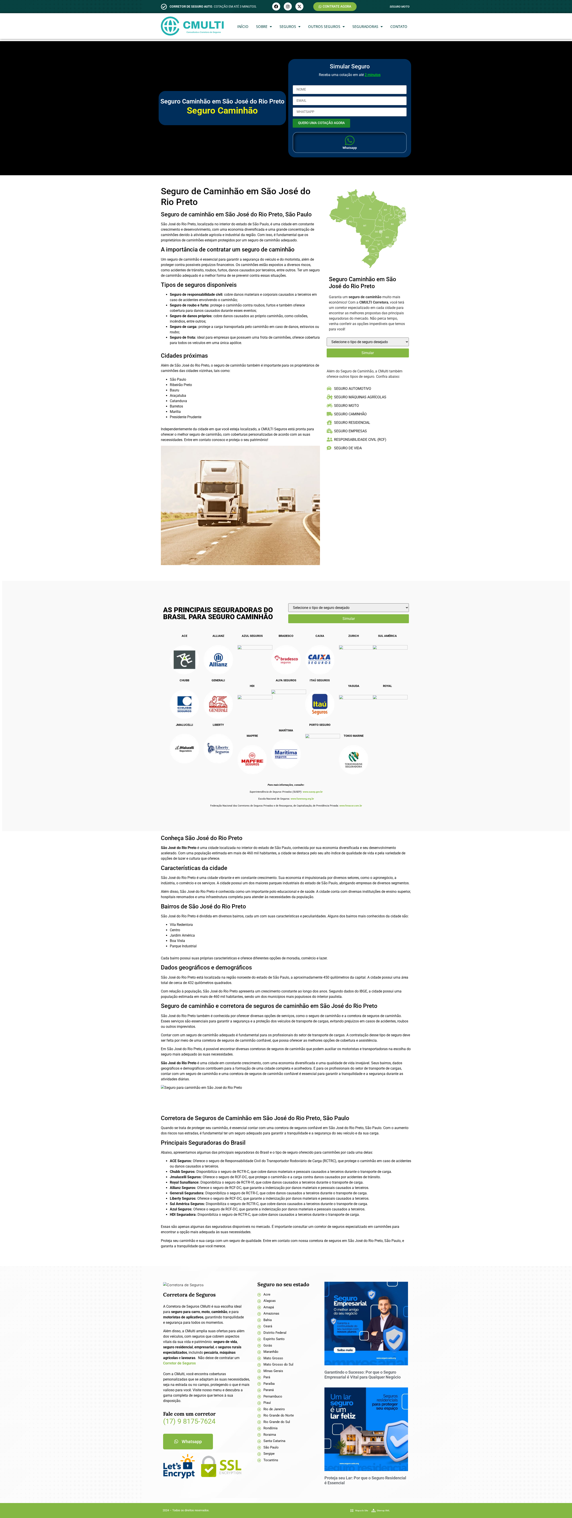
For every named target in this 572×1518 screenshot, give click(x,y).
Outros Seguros (324, 26)
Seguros (288, 26)
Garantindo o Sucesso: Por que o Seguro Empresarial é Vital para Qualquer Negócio (362, 1374)
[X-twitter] (299, 6)
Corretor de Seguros (179, 1363)
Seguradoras (365, 26)
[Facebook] (276, 6)
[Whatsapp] (349, 140)
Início (242, 26)
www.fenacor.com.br (350, 805)
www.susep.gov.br (313, 791)
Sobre (261, 26)
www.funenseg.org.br (302, 798)
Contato (398, 26)
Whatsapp (350, 148)
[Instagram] (288, 6)
